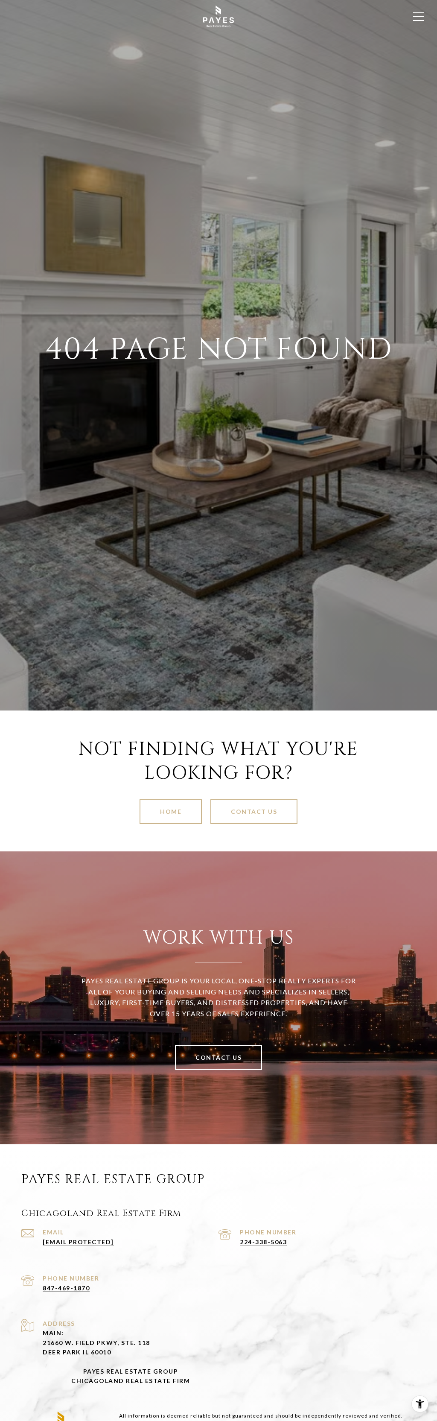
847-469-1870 (66, 1288)
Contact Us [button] (254, 811)
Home (170, 811)
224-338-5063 (263, 1242)
